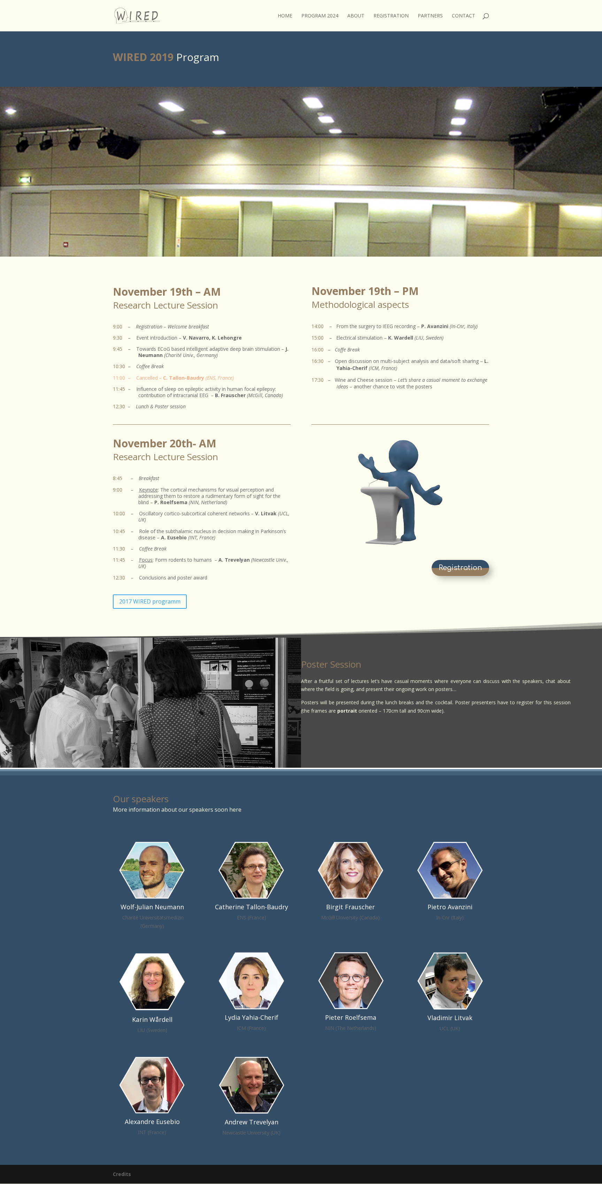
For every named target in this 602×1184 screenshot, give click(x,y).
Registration (391, 16)
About (355, 16)
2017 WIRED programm (149, 601)
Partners (430, 16)
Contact (463, 16)
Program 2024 (319, 16)
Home (285, 16)
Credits (122, 1174)
